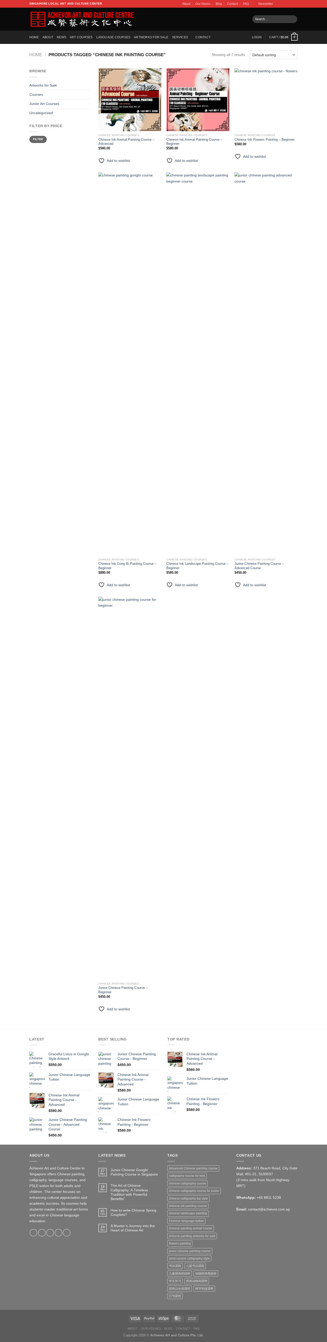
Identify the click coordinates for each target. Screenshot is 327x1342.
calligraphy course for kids (187, 1175)
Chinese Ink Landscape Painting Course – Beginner (197, 566)
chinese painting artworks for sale (192, 1236)
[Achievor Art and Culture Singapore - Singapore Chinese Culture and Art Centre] (81, 19)
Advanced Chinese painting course (193, 1168)
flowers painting (180, 1243)
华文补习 (175, 1281)
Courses (36, 94)
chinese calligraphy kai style (188, 1198)
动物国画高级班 (206, 1273)
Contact (232, 3)
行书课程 (175, 1296)
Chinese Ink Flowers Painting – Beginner (265, 139)
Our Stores (202, 3)
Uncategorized (41, 113)
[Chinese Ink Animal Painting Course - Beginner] (197, 99)
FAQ (246, 3)
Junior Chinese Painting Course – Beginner (123, 990)
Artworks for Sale (151, 37)
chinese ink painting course (188, 1205)
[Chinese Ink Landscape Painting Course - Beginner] (197, 363)
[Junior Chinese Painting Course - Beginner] (129, 788)
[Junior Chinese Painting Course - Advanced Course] (266, 363)
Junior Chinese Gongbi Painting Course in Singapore (134, 1172)
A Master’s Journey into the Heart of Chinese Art (133, 1228)
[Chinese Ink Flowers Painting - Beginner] (266, 99)
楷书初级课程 (204, 1288)
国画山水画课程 (179, 1288)
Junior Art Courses (44, 104)
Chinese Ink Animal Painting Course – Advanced (126, 142)
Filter (38, 139)
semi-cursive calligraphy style (189, 1258)
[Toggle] (89, 85)
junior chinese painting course (190, 1251)
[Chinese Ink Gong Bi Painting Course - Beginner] (129, 363)
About (186, 3)
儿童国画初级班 (179, 1273)
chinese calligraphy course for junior (194, 1190)
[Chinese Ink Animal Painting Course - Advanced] (129, 99)
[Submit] (293, 19)
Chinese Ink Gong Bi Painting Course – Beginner (127, 566)
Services (180, 37)
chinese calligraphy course (187, 1183)
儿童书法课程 (195, 1265)
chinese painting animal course (190, 1228)
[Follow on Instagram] (282, 3)
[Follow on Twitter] (286, 3)
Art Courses (81, 37)
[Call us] (295, 3)
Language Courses (113, 37)
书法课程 (175, 1265)
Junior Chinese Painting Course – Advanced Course (259, 566)
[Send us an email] (291, 3)
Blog (219, 3)
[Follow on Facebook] (277, 3)
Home (34, 37)
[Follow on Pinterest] (67, 1233)
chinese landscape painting (188, 1213)
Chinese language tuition (186, 1221)
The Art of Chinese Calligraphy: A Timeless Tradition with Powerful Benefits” (129, 1192)
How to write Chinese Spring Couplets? (133, 1212)
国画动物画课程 (196, 1281)
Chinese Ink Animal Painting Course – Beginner (194, 142)
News (61, 37)
